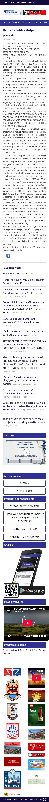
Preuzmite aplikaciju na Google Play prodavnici (24, 573)
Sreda (23, 650)
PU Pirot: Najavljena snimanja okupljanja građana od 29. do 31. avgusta (21, 380)
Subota (42, 650)
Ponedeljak (8, 650)
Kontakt (32, 2)
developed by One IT (44, 799)
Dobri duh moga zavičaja (24, 537)
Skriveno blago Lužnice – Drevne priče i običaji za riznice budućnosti (24, 518)
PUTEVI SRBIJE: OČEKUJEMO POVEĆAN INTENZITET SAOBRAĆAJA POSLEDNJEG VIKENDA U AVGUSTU (24, 345)
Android (21, 2)
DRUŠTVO (26, 22)
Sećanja (24, 483)
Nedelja (6, 653)
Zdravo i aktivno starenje (24, 506)
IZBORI (37, 22)
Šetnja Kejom (24, 491)
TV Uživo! (9, 2)
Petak (36, 650)
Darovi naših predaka (24, 529)
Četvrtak (30, 650)
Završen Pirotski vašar (15, 273)
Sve (4, 22)
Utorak (16, 650)
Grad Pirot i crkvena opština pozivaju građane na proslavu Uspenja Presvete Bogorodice (24, 406)
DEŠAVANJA (14, 22)
